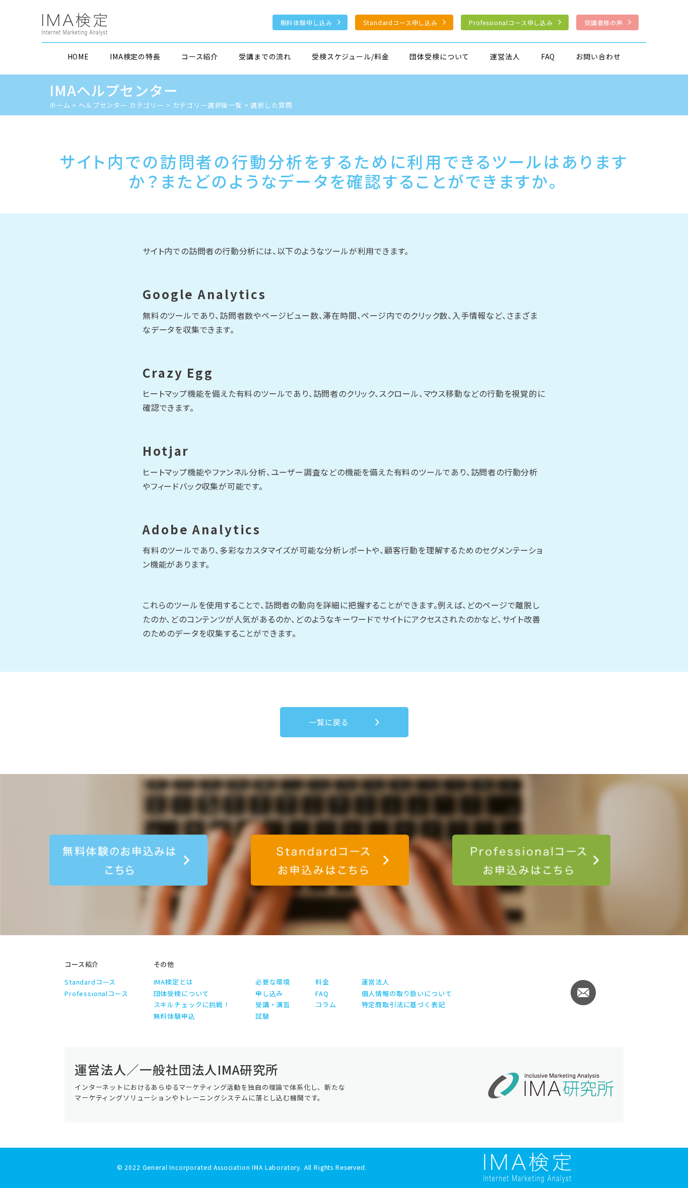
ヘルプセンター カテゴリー (121, 105)
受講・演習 (272, 1004)
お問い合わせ (598, 56)
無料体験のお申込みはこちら (128, 860)
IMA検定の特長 (135, 56)
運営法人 (505, 56)
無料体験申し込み (306, 22)
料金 (322, 982)
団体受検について (439, 56)
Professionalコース (96, 993)
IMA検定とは (173, 982)
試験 (262, 1016)
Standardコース (90, 982)
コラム (325, 1004)
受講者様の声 (603, 22)
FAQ (548, 56)
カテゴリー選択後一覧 (207, 105)
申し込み (269, 993)
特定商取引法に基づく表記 (403, 1004)
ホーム (60, 105)
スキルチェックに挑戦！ (192, 1004)
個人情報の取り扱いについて (407, 993)
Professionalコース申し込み (511, 22)
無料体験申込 (174, 1016)
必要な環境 (272, 982)
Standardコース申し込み (400, 22)
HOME (78, 56)
